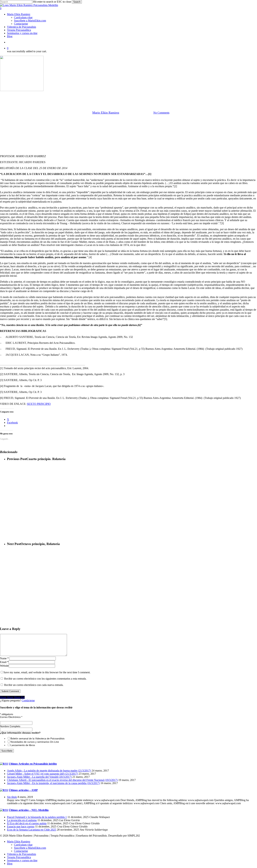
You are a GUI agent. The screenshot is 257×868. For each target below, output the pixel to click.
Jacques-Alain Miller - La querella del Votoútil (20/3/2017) (39, 776)
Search (76, 2)
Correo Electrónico (11, 717)
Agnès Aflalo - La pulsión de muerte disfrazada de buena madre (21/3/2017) (49, 770)
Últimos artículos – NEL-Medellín (29, 810)
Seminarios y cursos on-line (22, 860)
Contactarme (21, 850)
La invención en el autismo (22, 820)
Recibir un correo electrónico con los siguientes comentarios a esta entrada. (45, 678)
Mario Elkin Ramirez (105, 95)
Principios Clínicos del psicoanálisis (140, 95)
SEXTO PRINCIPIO (39, 403)
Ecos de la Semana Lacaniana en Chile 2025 (31, 829)
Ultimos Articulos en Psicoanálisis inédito (33, 763)
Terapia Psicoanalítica (19, 857)
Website (4, 665)
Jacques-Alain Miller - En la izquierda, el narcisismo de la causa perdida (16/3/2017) (53, 783)
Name (4, 658)
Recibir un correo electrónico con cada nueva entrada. (33, 684)
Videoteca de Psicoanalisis (21, 854)
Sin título (12, 796)
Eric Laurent (82, 95)
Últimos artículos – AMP (23, 790)
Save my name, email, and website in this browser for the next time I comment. (46, 672)
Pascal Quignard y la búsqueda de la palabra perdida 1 (37, 817)
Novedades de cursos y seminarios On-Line (34, 741)
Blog (9, 863)
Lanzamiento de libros (22, 745)
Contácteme (28, 700)
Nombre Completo (10, 726)
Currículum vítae (23, 844)
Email (4, 662)
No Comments (161, 112)
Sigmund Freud (173, 95)
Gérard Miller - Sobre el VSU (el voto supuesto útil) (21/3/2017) (42, 773)
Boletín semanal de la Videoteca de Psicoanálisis (37, 738)
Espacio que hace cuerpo (20, 826)
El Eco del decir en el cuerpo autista (27, 823)
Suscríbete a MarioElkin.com (30, 847)
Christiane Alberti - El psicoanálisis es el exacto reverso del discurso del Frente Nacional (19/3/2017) (62, 780)
